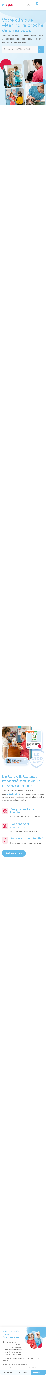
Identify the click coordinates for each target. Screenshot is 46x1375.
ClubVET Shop (13, 794)
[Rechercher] (41, 49)
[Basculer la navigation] (43, 5)
